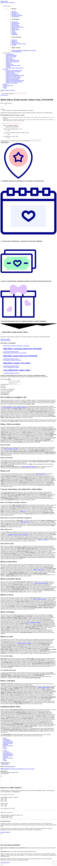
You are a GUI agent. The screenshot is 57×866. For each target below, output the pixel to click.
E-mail (2, 387)
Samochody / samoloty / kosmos (19, 43)
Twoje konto (6, 739)
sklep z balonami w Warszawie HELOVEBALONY (15, 407)
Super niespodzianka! (16, 51)
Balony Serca (9, 57)
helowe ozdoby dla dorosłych (29, 466)
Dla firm (5, 84)
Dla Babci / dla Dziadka (17, 15)
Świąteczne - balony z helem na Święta (14, 67)
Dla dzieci (14, 11)
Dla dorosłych (15, 12)
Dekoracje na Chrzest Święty (12, 79)
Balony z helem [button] (6, 52)
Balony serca (14, 40)
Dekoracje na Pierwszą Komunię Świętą (15, 80)
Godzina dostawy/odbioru (6, 389)
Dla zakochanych (15, 16)
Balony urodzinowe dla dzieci (11, 448)
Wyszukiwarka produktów (8, 93)
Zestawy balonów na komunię (34, 622)
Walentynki (14, 33)
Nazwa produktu (4, 379)
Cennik (5, 86)
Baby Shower (15, 22)
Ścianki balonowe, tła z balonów (13, 71)
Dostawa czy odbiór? (8, 745)
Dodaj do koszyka (4, 142)
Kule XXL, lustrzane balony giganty (14, 70)
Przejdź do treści (4, 1)
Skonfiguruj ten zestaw (14, 351)
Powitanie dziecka (16, 23)
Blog (4, 746)
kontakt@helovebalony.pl (9, 766)
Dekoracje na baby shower (12, 74)
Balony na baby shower (38, 569)
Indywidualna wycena (8, 85)
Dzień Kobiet (15, 34)
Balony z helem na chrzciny (39, 599)
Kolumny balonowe (10, 72)
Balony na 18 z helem (41, 473)
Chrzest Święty (15, 24)
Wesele (13, 30)
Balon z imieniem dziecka (44, 687)
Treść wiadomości (5, 384)
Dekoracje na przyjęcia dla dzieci (13, 77)
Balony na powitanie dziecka (41, 583)
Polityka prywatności (8, 743)
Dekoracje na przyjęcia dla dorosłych (14, 81)
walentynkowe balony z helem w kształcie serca (18, 534)
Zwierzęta (14, 45)
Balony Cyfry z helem (11, 56)
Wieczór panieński (16, 29)
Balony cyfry (24, 511)
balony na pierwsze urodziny (24, 643)
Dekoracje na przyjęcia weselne (13, 76)
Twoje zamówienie (7, 740)
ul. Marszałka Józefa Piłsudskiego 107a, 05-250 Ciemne (17, 768)
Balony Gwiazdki (10, 59)
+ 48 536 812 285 (4, 764)
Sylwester (14, 32)
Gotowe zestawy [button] (7, 6)
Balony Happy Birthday (11, 55)
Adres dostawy (4, 392)
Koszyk (5, 738)
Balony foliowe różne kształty (12, 60)
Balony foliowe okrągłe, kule (12, 61)
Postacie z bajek (15, 42)
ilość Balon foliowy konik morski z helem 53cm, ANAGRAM (14, 140)
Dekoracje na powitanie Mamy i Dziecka (15, 75)
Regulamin (5, 744)
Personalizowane (10, 54)
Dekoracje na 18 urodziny (12, 82)
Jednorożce (14, 41)
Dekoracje (5, 69)
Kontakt (5, 87)
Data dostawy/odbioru (6, 391)
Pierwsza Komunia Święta (17, 27)
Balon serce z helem (42, 539)
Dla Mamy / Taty (15, 14)
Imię (2, 386)
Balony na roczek (15, 25)
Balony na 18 (15, 28)
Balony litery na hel (24, 521)
